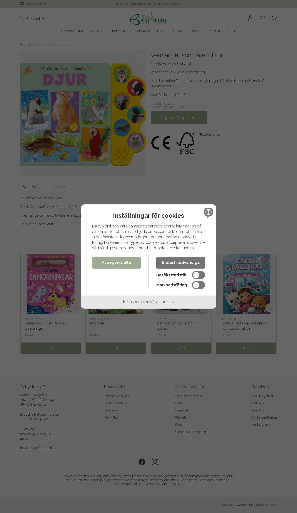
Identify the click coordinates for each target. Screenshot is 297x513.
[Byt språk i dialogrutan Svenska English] (208, 212)
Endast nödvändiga (181, 262)
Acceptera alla (116, 262)
